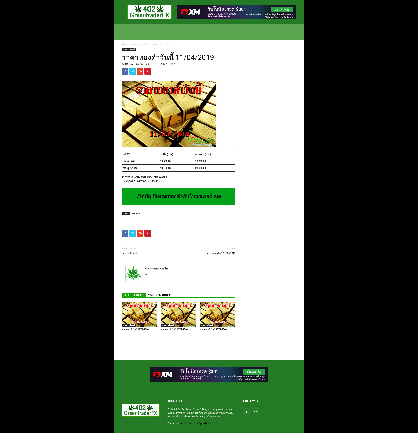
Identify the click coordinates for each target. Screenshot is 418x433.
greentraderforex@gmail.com (195, 423)
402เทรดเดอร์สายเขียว (134, 64)
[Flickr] (147, 275)
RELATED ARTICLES (134, 295)
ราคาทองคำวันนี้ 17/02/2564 (135, 329)
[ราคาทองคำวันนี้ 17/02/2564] (139, 314)
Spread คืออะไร (130, 253)
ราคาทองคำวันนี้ (138, 44)
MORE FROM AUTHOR (159, 295)
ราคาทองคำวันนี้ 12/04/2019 (220, 253)
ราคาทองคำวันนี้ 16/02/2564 (174, 329)
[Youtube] (255, 411)
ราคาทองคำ (136, 213)
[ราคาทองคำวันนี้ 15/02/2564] (217, 314)
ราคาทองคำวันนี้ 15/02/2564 (213, 329)
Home (125, 44)
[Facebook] (246, 411)
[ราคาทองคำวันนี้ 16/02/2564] (178, 314)
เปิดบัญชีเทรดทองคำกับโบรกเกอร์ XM (178, 196)
